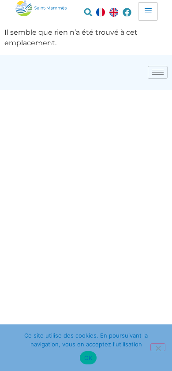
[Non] (157, 347)
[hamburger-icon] (148, 11)
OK (88, 357)
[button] (88, 12)
